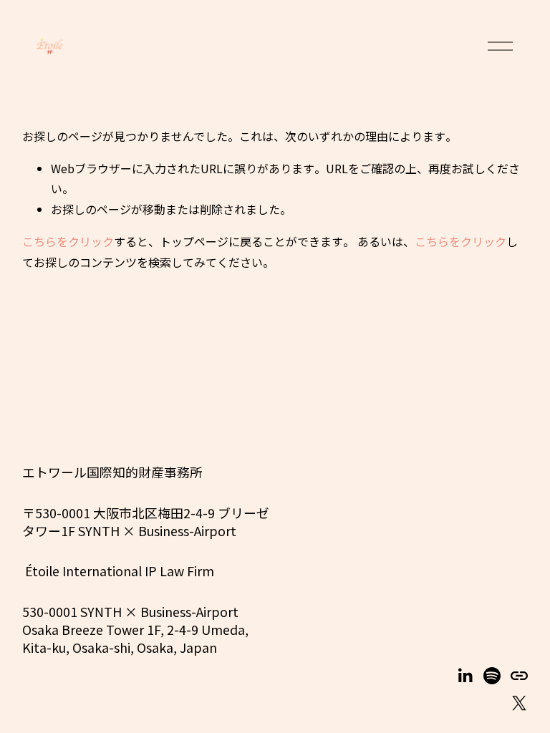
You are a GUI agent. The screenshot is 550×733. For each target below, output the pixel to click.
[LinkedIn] (464, 675)
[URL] (519, 675)
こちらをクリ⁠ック (68, 241)
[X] (519, 703)
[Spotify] (492, 675)
